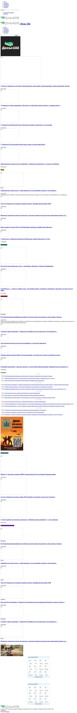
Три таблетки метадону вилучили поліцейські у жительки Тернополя (23, 343)
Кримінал (6, 6)
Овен (31, 663)
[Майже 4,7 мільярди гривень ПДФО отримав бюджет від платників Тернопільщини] (13, 471)
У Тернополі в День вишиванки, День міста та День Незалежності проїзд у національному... (31, 105)
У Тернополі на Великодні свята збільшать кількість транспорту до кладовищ (26, 125)
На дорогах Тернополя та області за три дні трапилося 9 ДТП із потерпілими (24, 412)
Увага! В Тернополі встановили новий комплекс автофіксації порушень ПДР (26, 203)
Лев (36, 669)
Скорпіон (41, 669)
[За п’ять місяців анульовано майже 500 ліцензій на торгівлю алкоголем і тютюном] (13, 494)
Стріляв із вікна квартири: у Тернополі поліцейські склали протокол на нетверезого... (29, 331)
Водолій (46, 669)
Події (5, 1)
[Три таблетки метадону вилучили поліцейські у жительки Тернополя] (4, 340)
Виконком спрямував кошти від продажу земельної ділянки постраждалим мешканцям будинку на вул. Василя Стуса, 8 (35, 389)
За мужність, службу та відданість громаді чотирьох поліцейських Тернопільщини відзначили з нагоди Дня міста (34, 414)
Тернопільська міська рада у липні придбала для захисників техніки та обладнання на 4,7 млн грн (30, 378)
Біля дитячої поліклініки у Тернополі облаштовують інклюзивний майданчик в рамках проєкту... (33, 602)
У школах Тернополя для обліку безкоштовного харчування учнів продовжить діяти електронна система (35, 86)
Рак (36, 663)
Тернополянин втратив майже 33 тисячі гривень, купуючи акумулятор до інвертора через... (31, 355)
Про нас (6, 14)
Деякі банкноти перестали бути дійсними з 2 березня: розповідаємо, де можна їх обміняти (30, 164)
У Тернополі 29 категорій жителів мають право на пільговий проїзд (23, 144)
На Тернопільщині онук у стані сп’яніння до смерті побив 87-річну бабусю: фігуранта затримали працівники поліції (34, 406)
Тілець (30, 669)
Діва (36, 675)
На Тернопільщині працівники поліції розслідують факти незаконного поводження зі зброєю (31, 317)
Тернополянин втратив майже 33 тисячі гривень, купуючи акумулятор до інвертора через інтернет (30, 397)
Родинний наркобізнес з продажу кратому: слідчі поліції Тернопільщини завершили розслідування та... (35, 367)
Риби (46, 675)
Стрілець (41, 675)
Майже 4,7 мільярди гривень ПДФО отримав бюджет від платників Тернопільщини (28, 474)
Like (4, 710)
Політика (6, 3)
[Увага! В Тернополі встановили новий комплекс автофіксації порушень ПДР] (4, 200)
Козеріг (46, 663)
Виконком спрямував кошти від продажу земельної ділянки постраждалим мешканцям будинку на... (34, 215)
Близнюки (30, 675)
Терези (41, 663)
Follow (7, 711)
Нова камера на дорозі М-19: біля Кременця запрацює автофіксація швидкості (26, 227)
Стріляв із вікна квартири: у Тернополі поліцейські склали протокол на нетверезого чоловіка (28, 386)
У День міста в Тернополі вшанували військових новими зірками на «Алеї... (26, 239)
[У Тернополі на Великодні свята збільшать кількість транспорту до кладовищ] (9, 122)
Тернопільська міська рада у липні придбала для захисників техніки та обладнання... (29, 190)
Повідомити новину (9, 12)
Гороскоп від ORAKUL (33, 657)
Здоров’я (6, 7)
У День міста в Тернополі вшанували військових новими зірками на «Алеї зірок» (25, 410)
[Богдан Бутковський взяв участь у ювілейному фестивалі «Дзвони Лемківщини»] (13, 263)
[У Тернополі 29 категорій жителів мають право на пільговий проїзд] (9, 141)
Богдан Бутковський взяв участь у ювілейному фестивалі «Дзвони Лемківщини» (27, 266)
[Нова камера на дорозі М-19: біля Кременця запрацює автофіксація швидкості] (4, 224)
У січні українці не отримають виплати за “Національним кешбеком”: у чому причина (29, 519)
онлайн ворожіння (38, 703)
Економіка (6, 4)
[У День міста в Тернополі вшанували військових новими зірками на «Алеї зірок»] (4, 236)
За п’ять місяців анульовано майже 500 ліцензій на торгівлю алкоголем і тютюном (28, 497)
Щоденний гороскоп (38, 676)
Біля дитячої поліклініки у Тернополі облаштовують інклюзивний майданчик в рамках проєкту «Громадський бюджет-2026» (37, 384)
